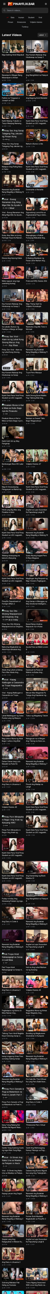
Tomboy (25, 27)
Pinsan (10, 22)
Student (31, 17)
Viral (40, 17)
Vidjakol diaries (36, 22)
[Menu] (4, 3)
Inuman (21, 17)
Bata (12, 17)
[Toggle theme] (46, 4)
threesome (21, 22)
